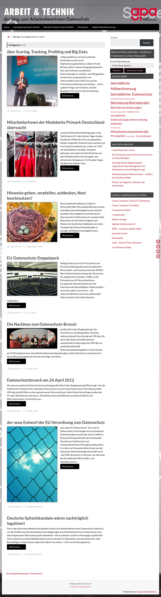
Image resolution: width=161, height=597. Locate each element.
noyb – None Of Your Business (126, 242)
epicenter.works (120, 233)
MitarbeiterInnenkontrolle (130, 131)
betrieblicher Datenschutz (131, 94)
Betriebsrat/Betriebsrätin (130, 103)
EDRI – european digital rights (126, 228)
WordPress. (151, 591)
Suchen (114, 37)
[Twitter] (158, 246)
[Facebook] (158, 241)
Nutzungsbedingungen (17, 573)
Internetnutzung (115, 128)
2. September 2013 (34, 246)
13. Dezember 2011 (34, 506)
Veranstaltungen (143, 136)
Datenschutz (36, 573)
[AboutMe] (158, 256)
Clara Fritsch (15, 111)
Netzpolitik (117, 238)
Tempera (140, 591)
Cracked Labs (118, 214)
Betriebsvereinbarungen (126, 107)
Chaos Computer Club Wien (125, 205)
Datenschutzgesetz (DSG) (118, 112)
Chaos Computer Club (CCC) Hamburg (130, 200)
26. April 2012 (32, 368)
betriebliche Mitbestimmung (123, 86)
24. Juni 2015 (31, 111)
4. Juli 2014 (31, 181)
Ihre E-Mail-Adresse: (120, 61)
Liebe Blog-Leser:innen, (123, 150)
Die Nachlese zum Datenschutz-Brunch (41, 324)
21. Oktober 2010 (33, 554)
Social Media (131, 136)
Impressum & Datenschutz (80, 586)
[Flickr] (158, 251)
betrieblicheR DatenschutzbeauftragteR (123, 99)
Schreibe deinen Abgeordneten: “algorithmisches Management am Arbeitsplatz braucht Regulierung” (128, 166)
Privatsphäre (118, 135)
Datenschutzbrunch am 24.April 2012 (40, 380)
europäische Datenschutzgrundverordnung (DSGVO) (129, 119)
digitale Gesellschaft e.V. (123, 224)
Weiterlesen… (68, 95)
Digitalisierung (133, 112)
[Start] (8, 37)
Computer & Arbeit (121, 210)
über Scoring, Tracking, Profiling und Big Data (47, 51)
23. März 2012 (32, 411)
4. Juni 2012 (31, 312)
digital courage (119, 219)
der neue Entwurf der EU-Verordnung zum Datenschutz (56, 422)
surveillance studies (121, 247)
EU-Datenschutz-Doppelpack (33, 257)
